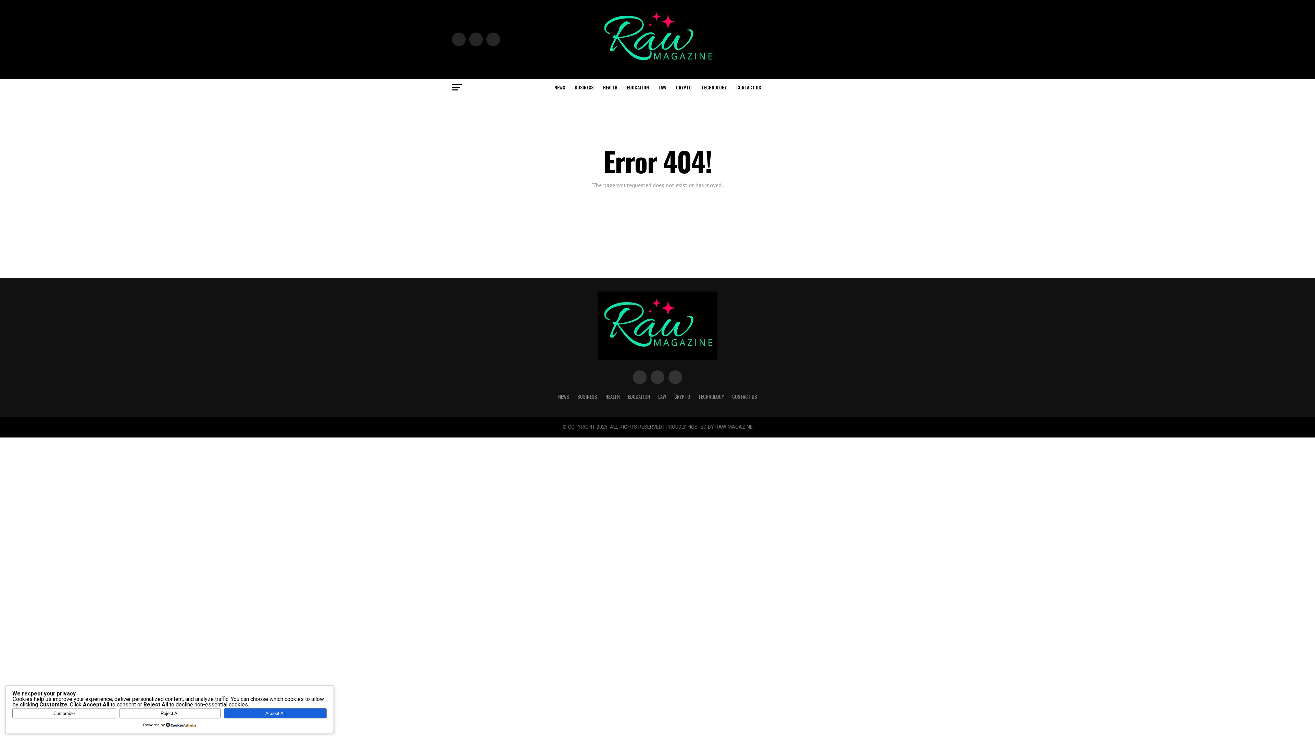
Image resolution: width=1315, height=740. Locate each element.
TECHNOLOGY (714, 87)
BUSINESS (584, 87)
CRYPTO (684, 87)
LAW (662, 87)
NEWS (559, 87)
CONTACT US (748, 87)
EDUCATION (638, 87)
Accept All (275, 713)
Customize (64, 713)
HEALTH (610, 87)
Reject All (170, 713)
